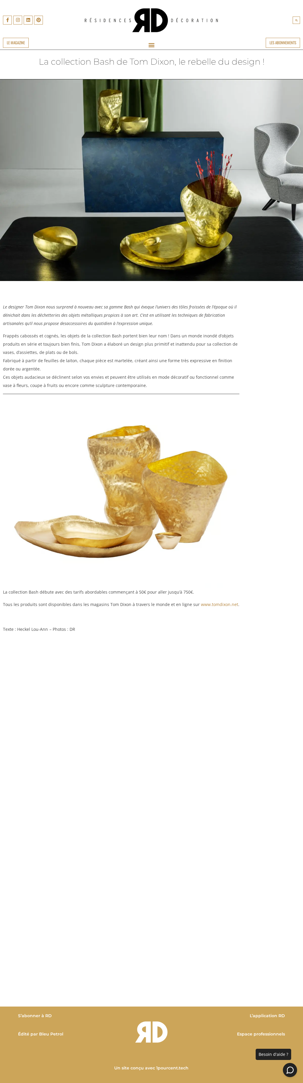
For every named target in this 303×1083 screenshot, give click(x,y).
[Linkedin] (28, 20)
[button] (296, 20)
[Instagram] (17, 20)
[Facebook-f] (7, 20)
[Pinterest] (38, 20)
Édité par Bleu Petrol (40, 1034)
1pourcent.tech (173, 1068)
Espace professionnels (261, 1034)
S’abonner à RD (35, 1015)
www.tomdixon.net (219, 604)
